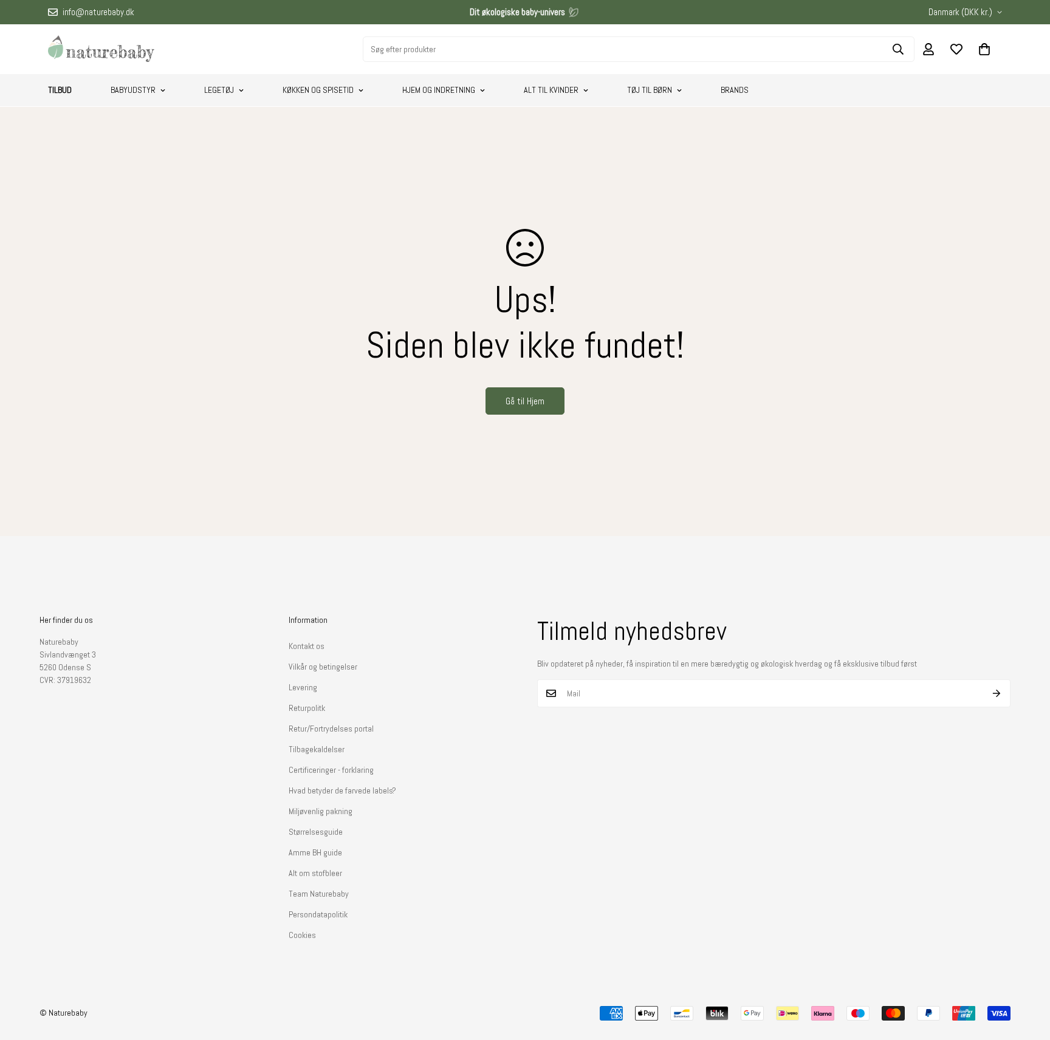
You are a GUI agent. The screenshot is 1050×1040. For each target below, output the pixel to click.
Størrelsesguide (316, 831)
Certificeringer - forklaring (331, 769)
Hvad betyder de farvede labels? (342, 790)
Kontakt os (306, 646)
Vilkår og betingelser (323, 666)
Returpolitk (307, 707)
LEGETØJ (219, 89)
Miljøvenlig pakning (320, 811)
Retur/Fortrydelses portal (331, 728)
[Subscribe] (997, 693)
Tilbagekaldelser (317, 749)
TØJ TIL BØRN (649, 89)
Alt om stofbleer (315, 873)
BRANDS (735, 89)
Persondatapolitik (318, 914)
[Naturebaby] (101, 49)
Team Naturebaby (319, 893)
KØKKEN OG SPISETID (318, 89)
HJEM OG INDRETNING (438, 89)
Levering (303, 687)
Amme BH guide (315, 852)
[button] (984, 49)
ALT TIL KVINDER (551, 89)
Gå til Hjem (525, 401)
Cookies (302, 935)
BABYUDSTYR (133, 89)
